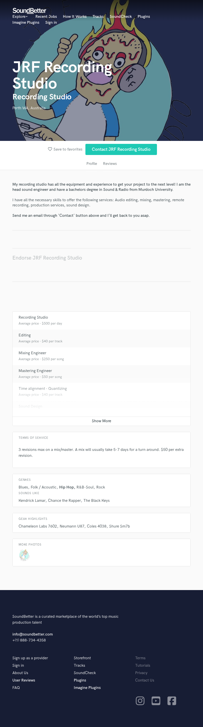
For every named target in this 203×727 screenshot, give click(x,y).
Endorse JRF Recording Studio (47, 258)
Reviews (110, 163)
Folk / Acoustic (43, 487)
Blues (23, 487)
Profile (91, 163)
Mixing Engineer (32, 353)
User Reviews (23, 680)
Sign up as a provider (30, 658)
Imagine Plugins (25, 22)
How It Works (75, 16)
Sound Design (30, 406)
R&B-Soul (85, 487)
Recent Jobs (46, 16)
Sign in (51, 22)
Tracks (98, 16)
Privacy (141, 673)
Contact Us (144, 680)
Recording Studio (33, 317)
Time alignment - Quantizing (43, 388)
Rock (100, 487)
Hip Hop (66, 487)
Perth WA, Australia (29, 108)
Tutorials (142, 665)
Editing (25, 335)
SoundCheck (121, 16)
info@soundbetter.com (32, 634)
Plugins (144, 16)
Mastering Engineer (35, 371)
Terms (140, 658)
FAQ (16, 687)
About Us (20, 673)
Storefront (82, 658)
